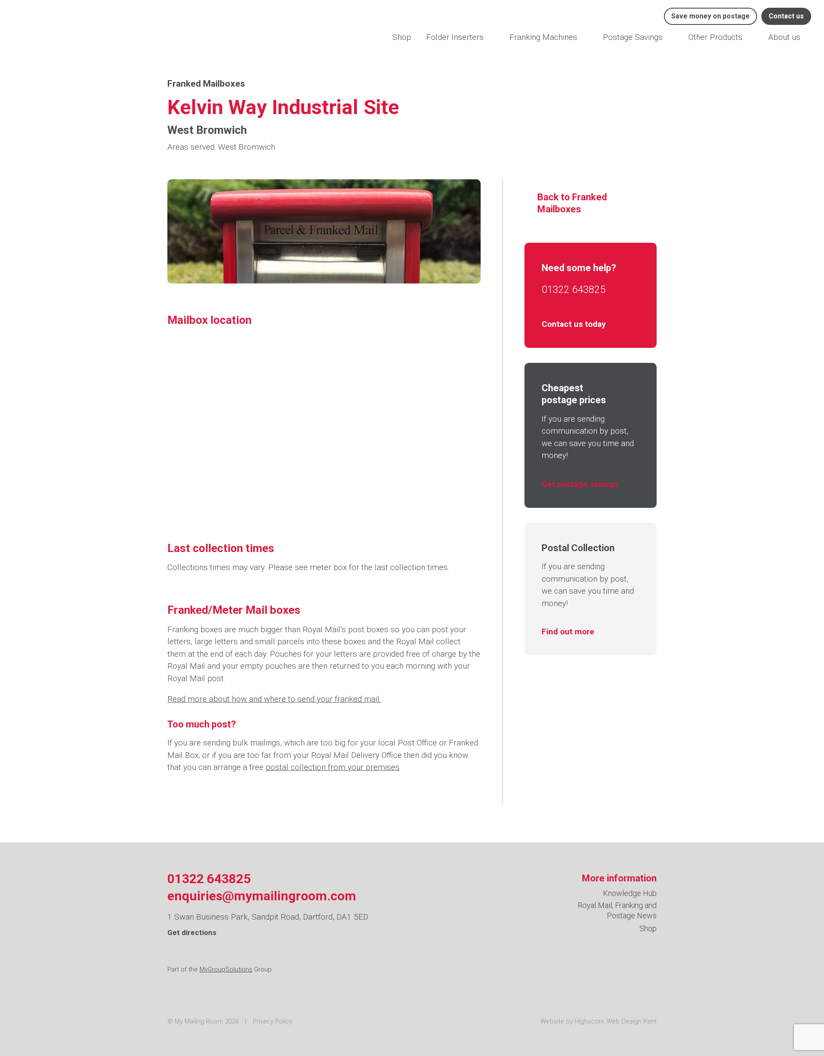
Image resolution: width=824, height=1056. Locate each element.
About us (784, 37)
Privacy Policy (272, 1021)
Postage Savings (633, 37)
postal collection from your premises (333, 767)
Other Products (715, 37)
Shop (401, 37)
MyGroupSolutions (226, 969)
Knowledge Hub (630, 893)
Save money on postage (710, 16)
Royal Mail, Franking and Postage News (617, 910)
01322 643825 (574, 290)
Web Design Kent (631, 1021)
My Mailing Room (59, 26)
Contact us (786, 16)
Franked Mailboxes (206, 83)
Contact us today (574, 324)
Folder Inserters (455, 37)
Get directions (191, 932)
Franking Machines (543, 37)
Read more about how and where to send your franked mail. (274, 699)
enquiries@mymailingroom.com (261, 896)
